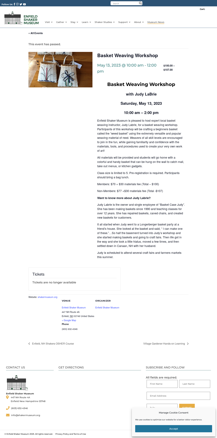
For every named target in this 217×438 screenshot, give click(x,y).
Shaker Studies (103, 22)
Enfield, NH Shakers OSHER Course (52, 343)
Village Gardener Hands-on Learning (164, 343)
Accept (173, 428)
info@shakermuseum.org (25, 415)
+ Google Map (69, 320)
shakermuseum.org (47, 297)
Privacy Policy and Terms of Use (70, 434)
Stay (73, 22)
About (137, 22)
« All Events (35, 33)
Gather (60, 22)
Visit (47, 22)
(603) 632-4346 (19, 408)
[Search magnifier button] (140, 3)
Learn (85, 22)
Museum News (155, 22)
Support (123, 22)
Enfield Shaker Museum (74, 307)
